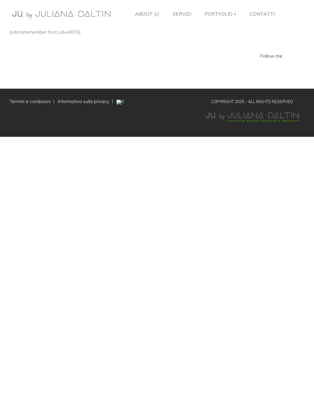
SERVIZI (182, 14)
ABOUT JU (147, 14)
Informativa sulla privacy (83, 101)
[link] (303, 14)
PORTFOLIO (219, 14)
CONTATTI (262, 14)
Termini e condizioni (30, 101)
